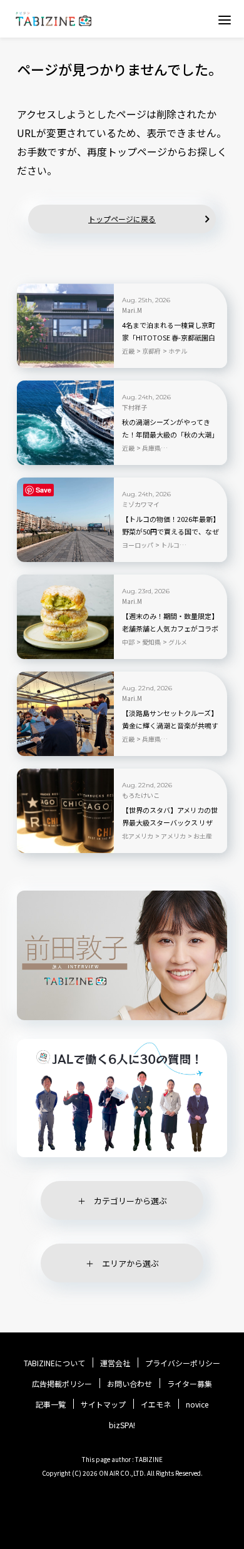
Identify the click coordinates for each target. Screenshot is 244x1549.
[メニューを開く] (224, 19)
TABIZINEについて (54, 1363)
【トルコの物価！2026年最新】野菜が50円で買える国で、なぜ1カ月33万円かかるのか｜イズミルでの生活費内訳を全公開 (170, 532)
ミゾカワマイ (141, 504)
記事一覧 (51, 1404)
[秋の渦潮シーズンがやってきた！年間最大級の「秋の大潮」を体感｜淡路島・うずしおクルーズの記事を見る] (65, 423)
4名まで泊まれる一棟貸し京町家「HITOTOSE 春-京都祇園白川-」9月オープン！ (168, 337)
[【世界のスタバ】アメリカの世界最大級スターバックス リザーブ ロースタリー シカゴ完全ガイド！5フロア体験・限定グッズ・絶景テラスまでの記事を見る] (65, 811)
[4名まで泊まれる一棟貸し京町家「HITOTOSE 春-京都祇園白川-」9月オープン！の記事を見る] (65, 326)
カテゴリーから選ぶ (130, 1201)
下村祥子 (134, 407)
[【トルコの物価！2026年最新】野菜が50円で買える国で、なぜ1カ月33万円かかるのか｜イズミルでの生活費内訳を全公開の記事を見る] (65, 520)
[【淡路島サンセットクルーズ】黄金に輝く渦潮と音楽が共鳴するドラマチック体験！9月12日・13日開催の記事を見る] (65, 714)
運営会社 (115, 1363)
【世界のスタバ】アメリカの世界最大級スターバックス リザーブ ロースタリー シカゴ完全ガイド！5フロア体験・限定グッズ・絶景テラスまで (170, 823)
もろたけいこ (141, 795)
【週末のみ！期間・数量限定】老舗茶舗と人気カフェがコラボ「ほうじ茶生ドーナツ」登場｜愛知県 (170, 629)
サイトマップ (103, 1404)
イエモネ (156, 1404)
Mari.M (132, 310)
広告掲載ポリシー (62, 1384)
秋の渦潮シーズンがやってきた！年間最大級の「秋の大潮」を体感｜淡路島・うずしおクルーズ (170, 435)
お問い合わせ (129, 1384)
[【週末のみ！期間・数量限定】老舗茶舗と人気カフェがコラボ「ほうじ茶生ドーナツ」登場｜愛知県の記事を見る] (65, 617)
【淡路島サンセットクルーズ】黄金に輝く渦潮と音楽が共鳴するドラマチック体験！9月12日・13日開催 (170, 726)
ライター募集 (189, 1384)
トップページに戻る (122, 218)
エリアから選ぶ (130, 1263)
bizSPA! (122, 1424)
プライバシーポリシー (182, 1363)
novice (197, 1404)
